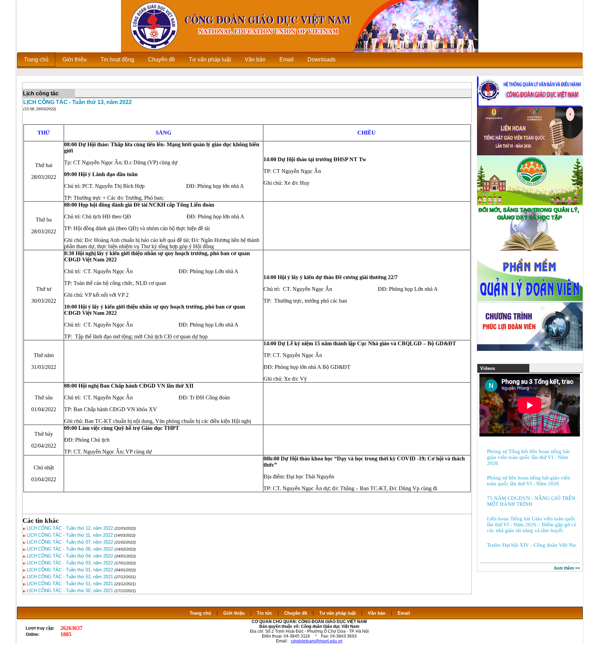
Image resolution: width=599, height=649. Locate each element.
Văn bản (377, 613)
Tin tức (264, 613)
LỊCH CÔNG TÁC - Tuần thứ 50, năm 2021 (70, 590)
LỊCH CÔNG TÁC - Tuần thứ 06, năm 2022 (70, 549)
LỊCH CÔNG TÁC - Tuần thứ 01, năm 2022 (70, 569)
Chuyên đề (295, 613)
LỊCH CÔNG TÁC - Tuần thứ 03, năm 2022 (70, 562)
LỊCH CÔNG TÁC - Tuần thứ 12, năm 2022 (70, 528)
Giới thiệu (234, 613)
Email (404, 613)
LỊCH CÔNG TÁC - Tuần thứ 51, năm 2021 (70, 583)
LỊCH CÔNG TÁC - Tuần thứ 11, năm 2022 (70, 535)
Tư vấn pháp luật (337, 613)
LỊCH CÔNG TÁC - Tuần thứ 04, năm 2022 (70, 556)
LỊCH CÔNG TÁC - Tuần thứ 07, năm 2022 (70, 542)
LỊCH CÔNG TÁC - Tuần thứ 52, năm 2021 (70, 576)
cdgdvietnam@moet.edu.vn (316, 641)
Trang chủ (200, 613)
